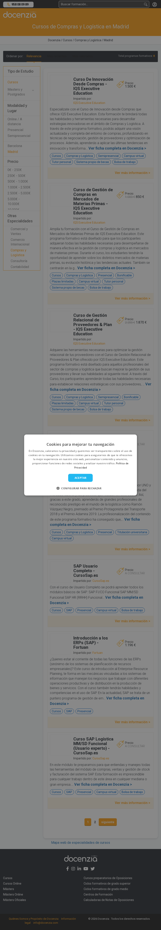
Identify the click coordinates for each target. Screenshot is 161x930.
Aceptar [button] (81, 477)
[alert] (80, 465)
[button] (80, 488)
